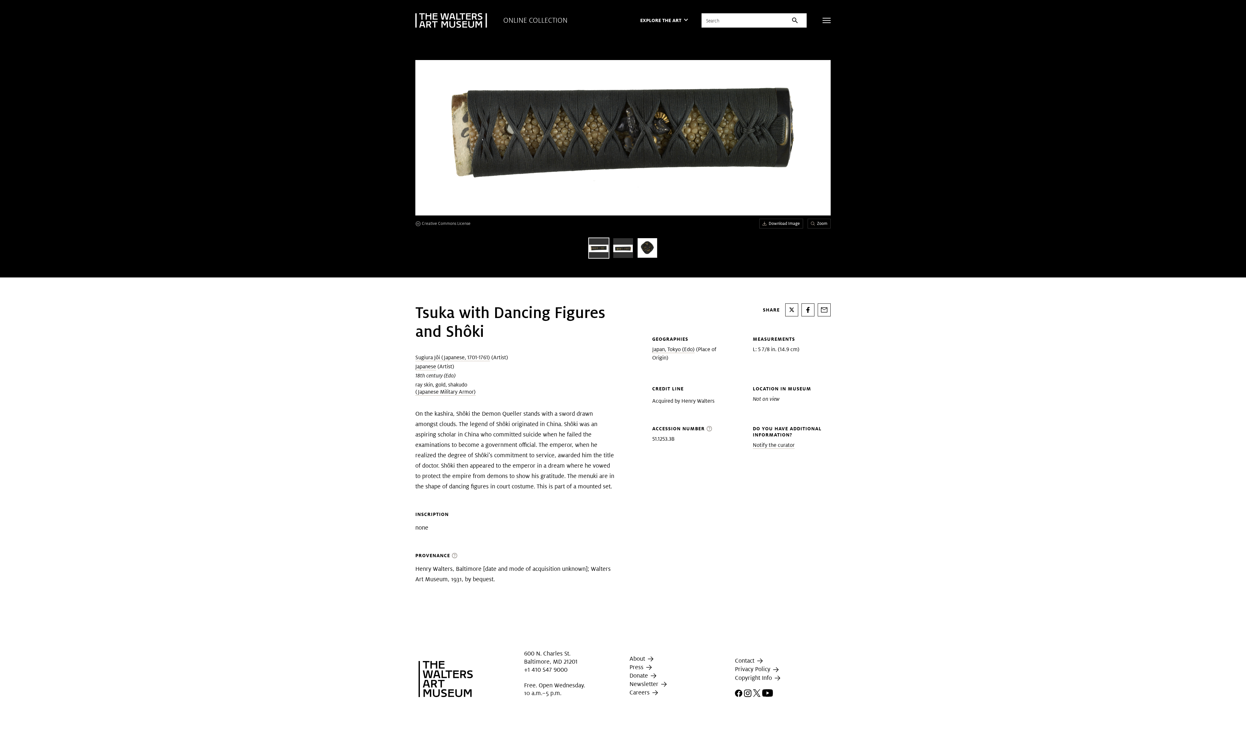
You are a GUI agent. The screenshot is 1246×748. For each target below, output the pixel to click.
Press (637, 667)
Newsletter (644, 684)
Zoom (822, 223)
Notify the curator (774, 445)
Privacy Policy (753, 669)
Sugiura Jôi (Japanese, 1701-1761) (452, 357)
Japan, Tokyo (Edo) (673, 349)
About (638, 658)
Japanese (425, 366)
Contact (745, 660)
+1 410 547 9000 (546, 669)
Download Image (784, 223)
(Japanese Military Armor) (445, 391)
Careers (640, 692)
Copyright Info (754, 677)
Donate (639, 675)
